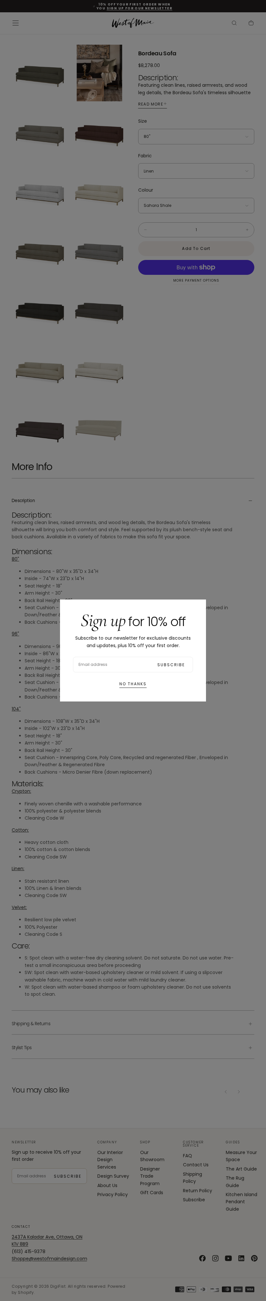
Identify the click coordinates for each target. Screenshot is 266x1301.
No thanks (133, 684)
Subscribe (171, 664)
